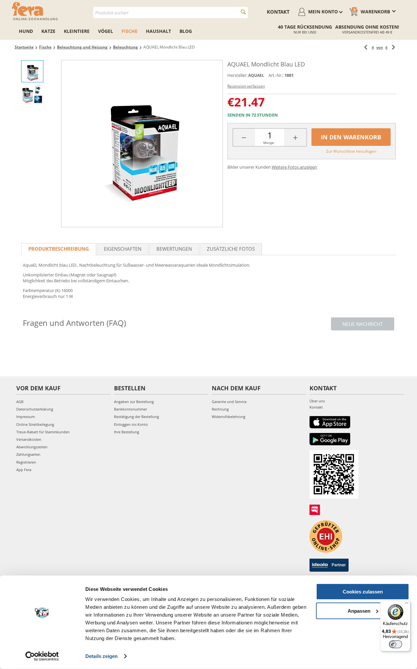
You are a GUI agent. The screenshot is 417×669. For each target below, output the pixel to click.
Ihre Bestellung (126, 431)
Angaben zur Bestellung (134, 401)
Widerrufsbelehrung (228, 416)
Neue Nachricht (362, 324)
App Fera (23, 469)
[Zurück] (366, 47)
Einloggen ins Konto (131, 424)
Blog (186, 31)
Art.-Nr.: (275, 75)
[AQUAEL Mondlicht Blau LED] (142, 143)
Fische (129, 31)
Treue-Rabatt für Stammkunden (43, 431)
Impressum (25, 416)
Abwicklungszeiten (32, 446)
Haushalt (158, 31)
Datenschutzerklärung (34, 409)
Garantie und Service (229, 401)
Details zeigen (101, 656)
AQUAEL (256, 75)
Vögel (105, 31)
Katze (48, 31)
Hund (26, 31)
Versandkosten (28, 439)
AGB (19, 401)
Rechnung (220, 409)
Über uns (317, 400)
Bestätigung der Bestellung (136, 416)
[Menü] (406, 604)
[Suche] (243, 12)
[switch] (395, 644)
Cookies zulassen (363, 591)
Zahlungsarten (28, 454)
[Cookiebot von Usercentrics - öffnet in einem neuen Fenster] (42, 656)
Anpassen (359, 610)
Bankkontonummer (130, 409)
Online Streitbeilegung (35, 424)
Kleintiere (77, 31)
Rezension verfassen (246, 86)
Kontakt (278, 11)
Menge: (269, 142)
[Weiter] (393, 47)
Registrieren (26, 462)
